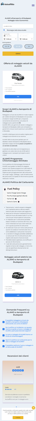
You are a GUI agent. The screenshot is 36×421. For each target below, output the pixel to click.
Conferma (18, 417)
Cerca (18, 53)
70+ (29, 46)
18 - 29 (7, 46)
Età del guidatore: (7, 42)
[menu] (33, 4)
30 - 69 (18, 46)
